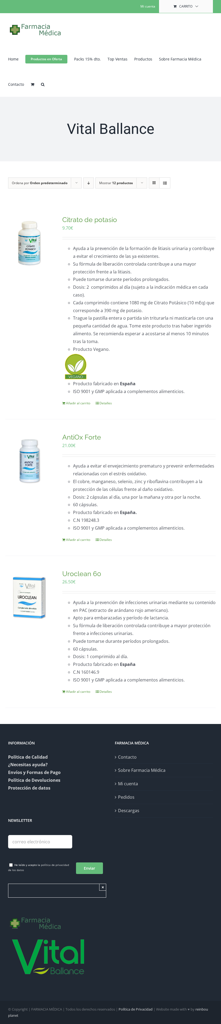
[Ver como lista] (165, 183)
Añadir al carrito (78, 403)
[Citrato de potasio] (29, 243)
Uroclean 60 (81, 574)
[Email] (40, 841)
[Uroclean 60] (29, 597)
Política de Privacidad (136, 1009)
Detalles (105, 403)
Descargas (128, 811)
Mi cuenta (128, 784)
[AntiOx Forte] (29, 461)
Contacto (127, 757)
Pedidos (126, 797)
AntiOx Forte (81, 437)
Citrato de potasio (89, 220)
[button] (42, 84)
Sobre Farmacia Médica (141, 770)
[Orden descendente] (88, 182)
